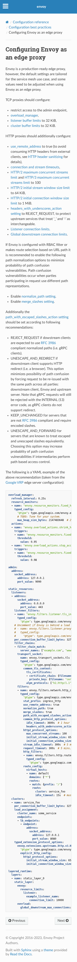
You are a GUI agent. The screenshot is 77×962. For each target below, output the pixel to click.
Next (62, 920)
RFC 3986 (48, 343)
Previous (18, 920)
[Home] (7, 22)
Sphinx (26, 950)
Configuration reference (31, 22)
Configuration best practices (30, 27)
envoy (41, 6)
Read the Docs (21, 954)
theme (48, 950)
